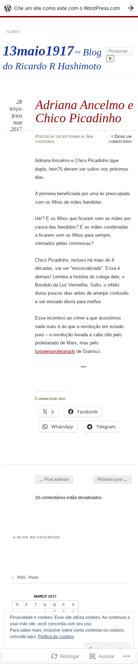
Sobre (13, 32)
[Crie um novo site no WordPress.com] (69, 8)
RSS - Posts (28, 577)
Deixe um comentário (120, 139)
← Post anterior (54, 479)
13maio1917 (38, 50)
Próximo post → (112, 479)
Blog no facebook (38, 537)
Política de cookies (56, 636)
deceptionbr (68, 136)
